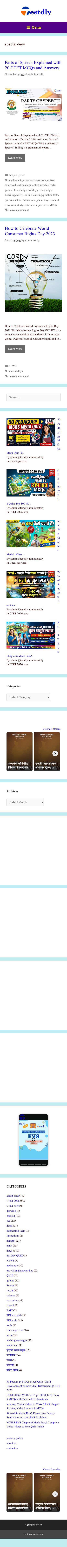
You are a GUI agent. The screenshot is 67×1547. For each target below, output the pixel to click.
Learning (10, 195)
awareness (34, 180)
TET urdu (12, 1320)
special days (42, 200)
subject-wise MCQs (45, 205)
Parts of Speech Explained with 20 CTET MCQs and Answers (33, 65)
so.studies (12, 1301)
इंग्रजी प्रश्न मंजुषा (16, 1350)
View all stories (51, 729)
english (20, 175)
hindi (10, 1226)
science (11, 1295)
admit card (13, 1196)
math (9, 1246)
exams (40, 185)
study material (25, 205)
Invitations (13, 1236)
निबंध (9, 1360)
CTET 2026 (13, 1201)
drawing (11, 1211)
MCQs (20, 195)
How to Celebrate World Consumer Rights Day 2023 (30, 231)
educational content (24, 185)
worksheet (12, 1345)
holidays (33, 190)
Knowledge (45, 190)
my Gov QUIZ (15, 1256)
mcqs (12, 175)
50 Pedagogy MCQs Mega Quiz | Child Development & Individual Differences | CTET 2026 (33, 1386)
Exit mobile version (34, 1534)
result (10, 1291)
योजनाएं (10, 1365)
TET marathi (14, 1315)
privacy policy (15, 1438)
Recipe (10, 1285)
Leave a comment (19, 210)
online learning (33, 195)
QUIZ (10, 1276)
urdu (9, 1335)
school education (24, 200)
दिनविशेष (11, 1355)
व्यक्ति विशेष (12, 1370)
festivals (50, 185)
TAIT (10, 1310)
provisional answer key (20, 1271)
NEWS (12, 366)
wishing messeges (17, 1340)
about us (11, 1443)
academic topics (18, 180)
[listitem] (20, 751)
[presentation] (55, 753)
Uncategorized (15, 1330)
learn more (15, 158)
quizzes (9, 200)
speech (10, 1305)
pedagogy (12, 1266)
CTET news (13, 1206)
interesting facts (16, 1231)
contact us (12, 1448)
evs (8, 1221)
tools (9, 1325)
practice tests (50, 195)
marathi (11, 1241)
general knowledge (16, 190)
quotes (10, 1281)
